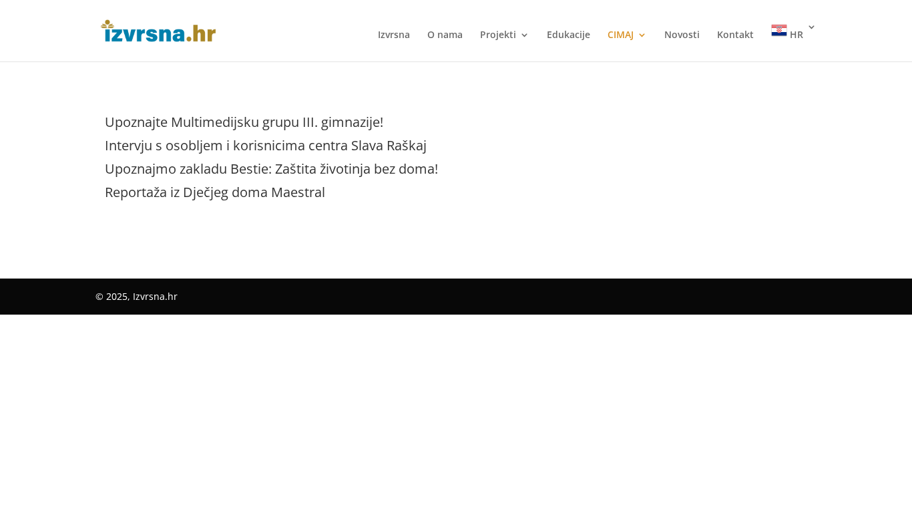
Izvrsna (394, 35)
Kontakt (735, 35)
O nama (445, 35)
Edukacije (568, 35)
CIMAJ (621, 35)
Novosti (682, 35)
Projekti (498, 35)
